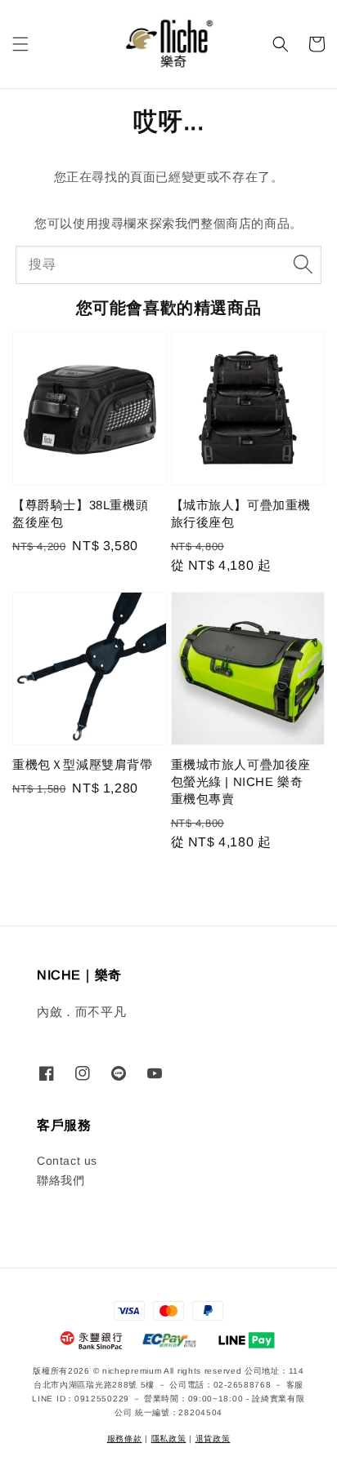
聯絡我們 (60, 1180)
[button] (20, 44)
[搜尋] (303, 264)
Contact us (67, 1160)
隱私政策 (168, 1438)
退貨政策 (213, 1438)
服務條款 (124, 1438)
